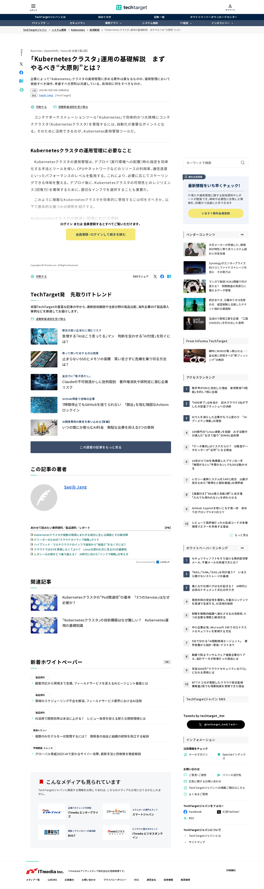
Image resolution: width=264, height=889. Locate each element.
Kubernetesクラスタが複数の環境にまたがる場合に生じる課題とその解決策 (81, 535)
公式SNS (52, 879)
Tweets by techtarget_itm (203, 715)
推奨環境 (185, 879)
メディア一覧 (33, 879)
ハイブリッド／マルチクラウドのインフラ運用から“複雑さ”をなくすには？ (80, 544)
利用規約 (231, 870)
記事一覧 (159, 17)
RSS (136, 879)
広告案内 (69, 879)
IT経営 (184, 23)
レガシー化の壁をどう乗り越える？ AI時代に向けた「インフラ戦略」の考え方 (81, 554)
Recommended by (146, 561)
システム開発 (150, 23)
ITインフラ (38, 23)
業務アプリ (111, 23)
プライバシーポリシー (115, 879)
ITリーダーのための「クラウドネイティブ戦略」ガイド (66, 540)
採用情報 (168, 879)
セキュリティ (77, 23)
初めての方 (104, 17)
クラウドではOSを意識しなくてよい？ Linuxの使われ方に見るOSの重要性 (80, 549)
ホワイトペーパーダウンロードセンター (213, 17)
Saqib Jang (75, 487)
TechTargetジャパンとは (50, 17)
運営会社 (151, 879)
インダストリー (220, 23)
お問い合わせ (89, 879)
